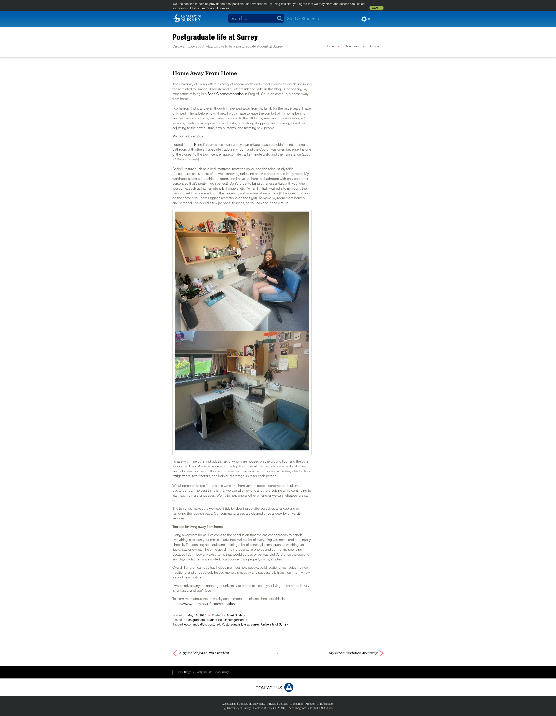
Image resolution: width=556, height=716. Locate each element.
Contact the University (252, 703)
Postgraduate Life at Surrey (240, 624)
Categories (352, 46)
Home (330, 46)
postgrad (214, 624)
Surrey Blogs (183, 672)
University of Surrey (274, 624)
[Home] (187, 18)
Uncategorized (234, 619)
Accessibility (229, 703)
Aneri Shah (234, 615)
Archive (374, 46)
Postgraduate (195, 619)
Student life (214, 619)
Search (278, 18)
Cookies (283, 703)
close (375, 8)
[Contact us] (288, 687)
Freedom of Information (319, 703)
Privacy (271, 703)
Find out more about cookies (209, 8)
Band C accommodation (225, 94)
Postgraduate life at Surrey (215, 36)
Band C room (204, 145)
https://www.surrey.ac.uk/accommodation (203, 604)
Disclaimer (296, 703)
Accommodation (195, 624)
